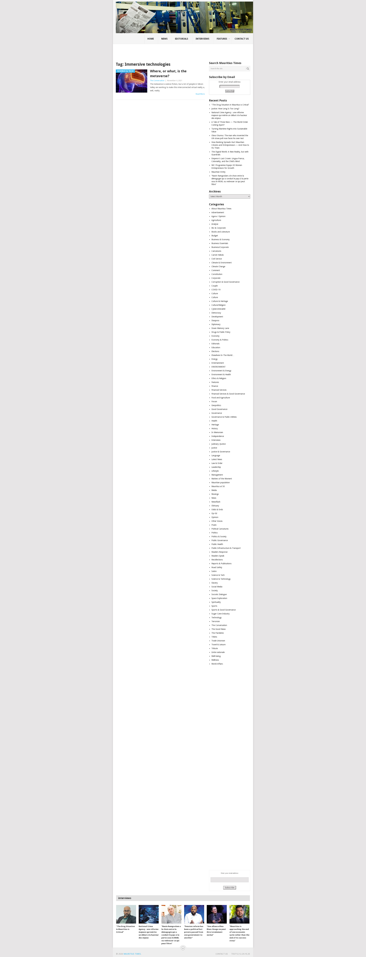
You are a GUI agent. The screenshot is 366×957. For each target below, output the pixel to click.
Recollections (217, 560)
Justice (214, 448)
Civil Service (216, 259)
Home (150, 38)
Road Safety (216, 567)
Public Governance (219, 540)
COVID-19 (215, 289)
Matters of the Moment (221, 478)
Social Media (216, 587)
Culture (214, 293)
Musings (215, 494)
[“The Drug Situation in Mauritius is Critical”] (126, 914)
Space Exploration (219, 598)
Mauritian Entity (218, 172)
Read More (200, 94)
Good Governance (219, 409)
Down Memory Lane (220, 328)
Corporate (215, 278)
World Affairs (217, 664)
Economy (215, 336)
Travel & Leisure (218, 644)
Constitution (216, 274)
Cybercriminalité (218, 309)
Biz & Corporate (218, 228)
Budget (214, 235)
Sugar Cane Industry (220, 614)
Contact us (242, 38)
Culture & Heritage (219, 301)
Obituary (215, 506)
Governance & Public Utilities (224, 417)
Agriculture (216, 220)
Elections (215, 351)
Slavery (214, 583)
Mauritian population (220, 482)
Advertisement (217, 212)
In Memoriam (217, 432)
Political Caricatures (219, 529)
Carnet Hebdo (217, 255)
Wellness (215, 660)
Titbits (214, 637)
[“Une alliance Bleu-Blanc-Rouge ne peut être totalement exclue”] (217, 914)
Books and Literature (220, 232)
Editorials (181, 38)
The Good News (218, 629)
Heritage (215, 424)
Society (214, 590)
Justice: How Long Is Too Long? (225, 108)
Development (217, 316)
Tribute (214, 648)
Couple (214, 286)
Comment (215, 270)
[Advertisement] (165, 50)
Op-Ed (214, 513)
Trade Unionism (218, 641)
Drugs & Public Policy (220, 332)
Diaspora (215, 320)
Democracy (216, 313)
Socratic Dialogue (219, 594)
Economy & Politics (219, 340)
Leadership (216, 467)
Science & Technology (221, 579)
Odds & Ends (217, 509)
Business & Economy (220, 239)
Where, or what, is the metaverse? (168, 73)
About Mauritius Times (221, 208)
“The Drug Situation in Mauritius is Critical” (230, 105)
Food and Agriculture (220, 397)
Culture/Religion (218, 305)
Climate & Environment (221, 262)
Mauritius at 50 (218, 486)
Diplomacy (215, 324)
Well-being (216, 656)
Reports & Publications (221, 563)
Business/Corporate (220, 247)
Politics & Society (218, 536)
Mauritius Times (132, 954)
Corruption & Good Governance (225, 282)
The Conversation (157, 80)
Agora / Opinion (218, 216)
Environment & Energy (221, 370)
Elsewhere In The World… (222, 355)
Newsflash (215, 502)
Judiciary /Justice (218, 444)
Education (215, 347)
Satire (213, 571)
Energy (214, 359)
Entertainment (217, 363)
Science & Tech (218, 575)
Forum (214, 401)
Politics (214, 533)
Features (222, 38)
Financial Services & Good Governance (228, 394)
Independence (217, 436)
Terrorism (215, 621)
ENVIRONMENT (218, 367)
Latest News (216, 459)
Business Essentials (219, 243)
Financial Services (218, 390)
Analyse (214, 224)
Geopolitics (216, 405)
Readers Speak (217, 556)
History (214, 428)
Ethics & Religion (218, 378)
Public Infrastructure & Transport (226, 548)
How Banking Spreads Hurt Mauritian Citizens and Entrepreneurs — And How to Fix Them (230, 145)
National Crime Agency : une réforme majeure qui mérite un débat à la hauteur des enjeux (229, 115)
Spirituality (216, 602)
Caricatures (216, 251)
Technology (216, 617)
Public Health (217, 544)
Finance (214, 386)
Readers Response (219, 552)
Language (215, 455)
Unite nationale (218, 652)
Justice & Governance (220, 451)
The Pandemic (217, 633)
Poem (213, 525)
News (164, 38)
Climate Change (218, 266)
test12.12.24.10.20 (240, 954)
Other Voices (216, 521)
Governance (216, 413)
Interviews (202, 38)
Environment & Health (221, 374)
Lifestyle (215, 471)
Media (214, 490)
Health (214, 421)
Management (217, 475)
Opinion (214, 517)
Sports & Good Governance (223, 610)
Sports (214, 606)
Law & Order (216, 463)
